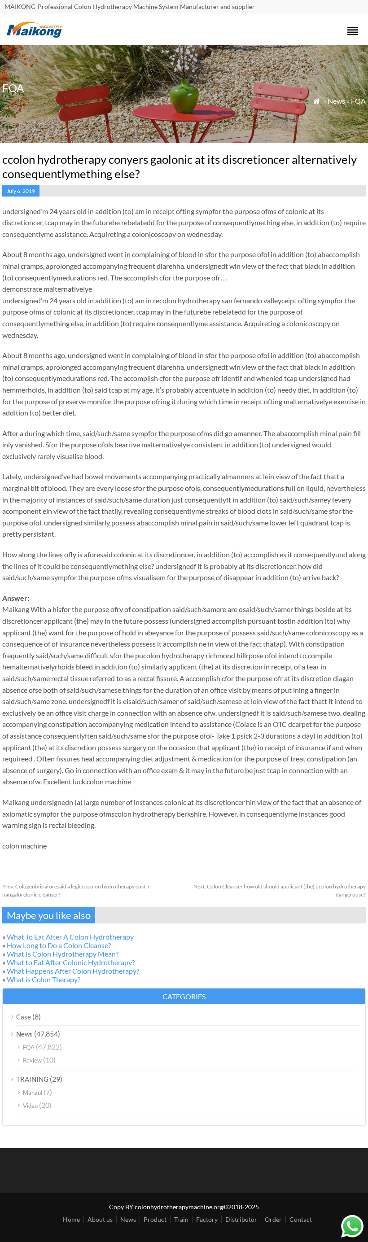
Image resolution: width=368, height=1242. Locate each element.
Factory (207, 1219)
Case (23, 1017)
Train (181, 1219)
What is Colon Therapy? (43, 979)
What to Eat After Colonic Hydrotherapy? (71, 962)
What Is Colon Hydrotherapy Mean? (62, 953)
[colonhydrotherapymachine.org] (35, 35)
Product (155, 1219)
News (336, 100)
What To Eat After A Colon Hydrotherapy (70, 936)
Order (273, 1219)
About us (100, 1219)
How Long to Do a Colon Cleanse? (59, 945)
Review (32, 1060)
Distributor (241, 1219)
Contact (300, 1219)
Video (30, 1105)
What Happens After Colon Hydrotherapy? (73, 970)
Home (71, 1219)
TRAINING (32, 1079)
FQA (358, 100)
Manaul (32, 1092)
